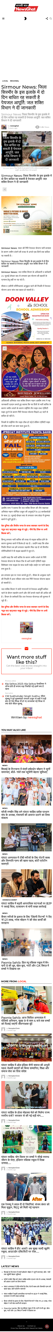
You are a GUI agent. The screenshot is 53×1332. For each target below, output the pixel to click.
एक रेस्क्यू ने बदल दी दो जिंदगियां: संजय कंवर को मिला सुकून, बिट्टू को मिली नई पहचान (25, 1206)
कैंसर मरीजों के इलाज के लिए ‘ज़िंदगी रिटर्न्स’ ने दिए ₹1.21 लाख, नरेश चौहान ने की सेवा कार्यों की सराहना (26, 920)
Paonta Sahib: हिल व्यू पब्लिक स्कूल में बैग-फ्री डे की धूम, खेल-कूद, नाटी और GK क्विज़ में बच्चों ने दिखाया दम (25, 966)
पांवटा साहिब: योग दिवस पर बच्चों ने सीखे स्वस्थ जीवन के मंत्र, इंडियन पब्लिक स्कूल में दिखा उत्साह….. (25, 1160)
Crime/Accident (9, 900)
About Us (20, 1326)
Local (22, 981)
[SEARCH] (51, 18)
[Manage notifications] (47, 1326)
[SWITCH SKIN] (25, 18)
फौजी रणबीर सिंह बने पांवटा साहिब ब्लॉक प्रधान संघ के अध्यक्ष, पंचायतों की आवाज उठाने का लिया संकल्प (25, 815)
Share (5, 134)
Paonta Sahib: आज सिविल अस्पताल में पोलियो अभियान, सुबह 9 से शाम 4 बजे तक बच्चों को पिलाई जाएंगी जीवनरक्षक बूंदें (25, 1021)
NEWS (4, 765)
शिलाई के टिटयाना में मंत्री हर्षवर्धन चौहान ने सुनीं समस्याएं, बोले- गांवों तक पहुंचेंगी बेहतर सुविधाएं (25, 770)
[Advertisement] (26, 48)
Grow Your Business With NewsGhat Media (26, 1328)
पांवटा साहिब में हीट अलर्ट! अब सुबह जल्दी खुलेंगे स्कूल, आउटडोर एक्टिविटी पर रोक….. (25, 1250)
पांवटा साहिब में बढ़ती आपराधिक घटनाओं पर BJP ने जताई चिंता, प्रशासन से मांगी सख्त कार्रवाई (26, 905)
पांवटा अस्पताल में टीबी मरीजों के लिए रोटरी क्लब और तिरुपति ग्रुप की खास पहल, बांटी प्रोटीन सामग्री (25, 861)
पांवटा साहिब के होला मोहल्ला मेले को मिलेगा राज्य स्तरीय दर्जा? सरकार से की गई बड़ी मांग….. (25, 1114)
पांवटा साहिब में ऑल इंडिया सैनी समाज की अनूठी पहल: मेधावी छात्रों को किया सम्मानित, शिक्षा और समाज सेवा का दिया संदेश (25, 1068)
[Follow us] (46, 18)
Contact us (31, 1326)
